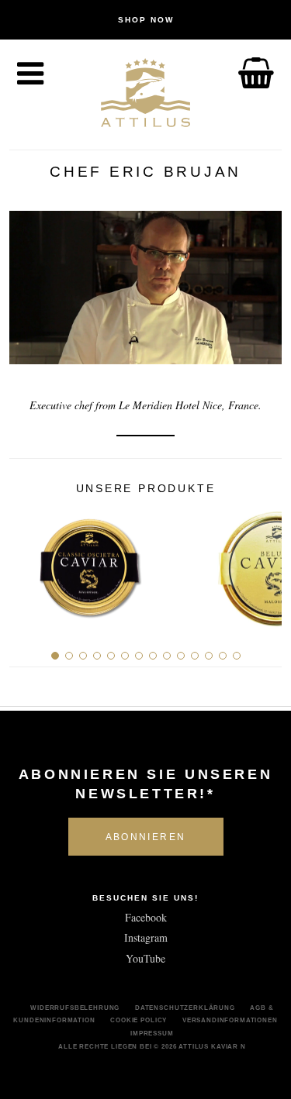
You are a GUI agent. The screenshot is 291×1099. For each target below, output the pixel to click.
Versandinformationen (230, 1020)
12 (209, 656)
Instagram (146, 937)
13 (223, 656)
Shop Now (146, 20)
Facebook (146, 917)
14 (237, 656)
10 (181, 656)
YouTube (145, 958)
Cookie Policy (138, 1020)
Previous (26, 563)
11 (195, 656)
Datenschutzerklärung (185, 1007)
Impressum (152, 1033)
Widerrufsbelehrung (75, 1007)
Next (264, 563)
